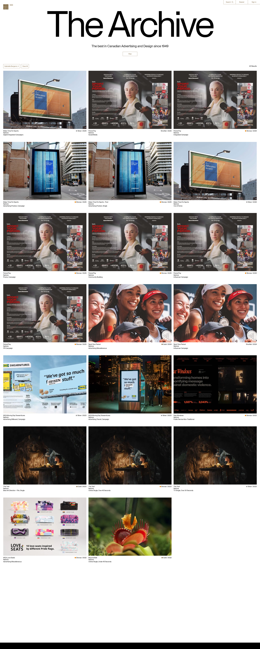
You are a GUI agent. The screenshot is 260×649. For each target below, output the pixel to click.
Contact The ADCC (137, 602)
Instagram (177, 598)
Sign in (254, 2)
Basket (241, 2)
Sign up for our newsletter (182, 608)
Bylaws (133, 598)
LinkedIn (177, 600)
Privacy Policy (136, 600)
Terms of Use (135, 604)
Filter (130, 54)
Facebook (177, 602)
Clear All (25, 66)
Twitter (176, 604)
